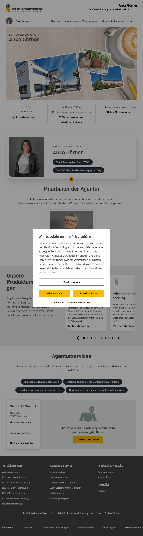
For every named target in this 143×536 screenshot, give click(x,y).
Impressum (58, 302)
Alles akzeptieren (88, 293)
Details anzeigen (71, 282)
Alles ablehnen (54, 293)
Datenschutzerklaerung (78, 302)
